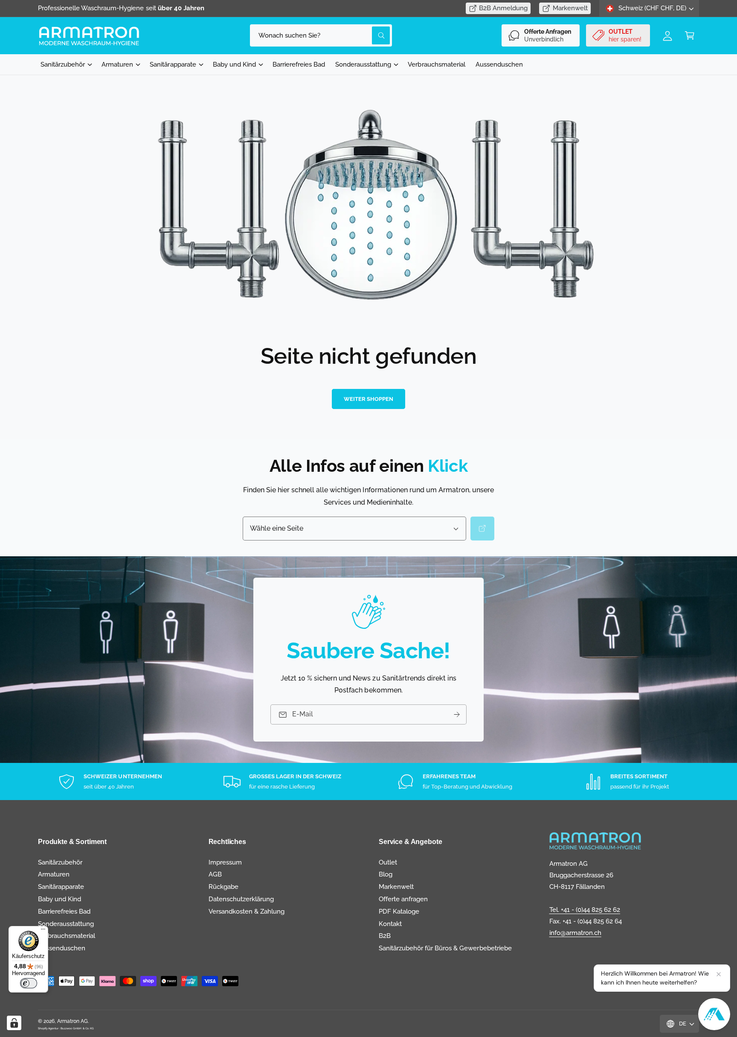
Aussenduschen (61, 948)
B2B (385, 936)
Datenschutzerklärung (241, 899)
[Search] (482, 528)
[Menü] (43, 931)
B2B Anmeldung (503, 8)
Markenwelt (570, 8)
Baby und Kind (234, 64)
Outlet (388, 862)
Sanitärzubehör (63, 64)
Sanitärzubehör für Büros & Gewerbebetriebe (445, 948)
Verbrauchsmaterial (66, 936)
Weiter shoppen (368, 399)
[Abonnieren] (456, 714)
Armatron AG (72, 1021)
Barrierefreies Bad (64, 911)
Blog (385, 874)
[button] (690, 35)
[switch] (28, 983)
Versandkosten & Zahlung (246, 911)
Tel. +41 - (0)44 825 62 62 (584, 910)
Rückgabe (223, 887)
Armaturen (117, 64)
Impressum (225, 862)
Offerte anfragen (403, 899)
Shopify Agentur (48, 1028)
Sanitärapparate (173, 64)
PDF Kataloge (399, 911)
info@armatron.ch (575, 933)
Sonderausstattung (363, 64)
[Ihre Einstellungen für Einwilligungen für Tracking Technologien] (14, 1023)
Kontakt (390, 924)
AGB (215, 874)
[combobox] (321, 35)
